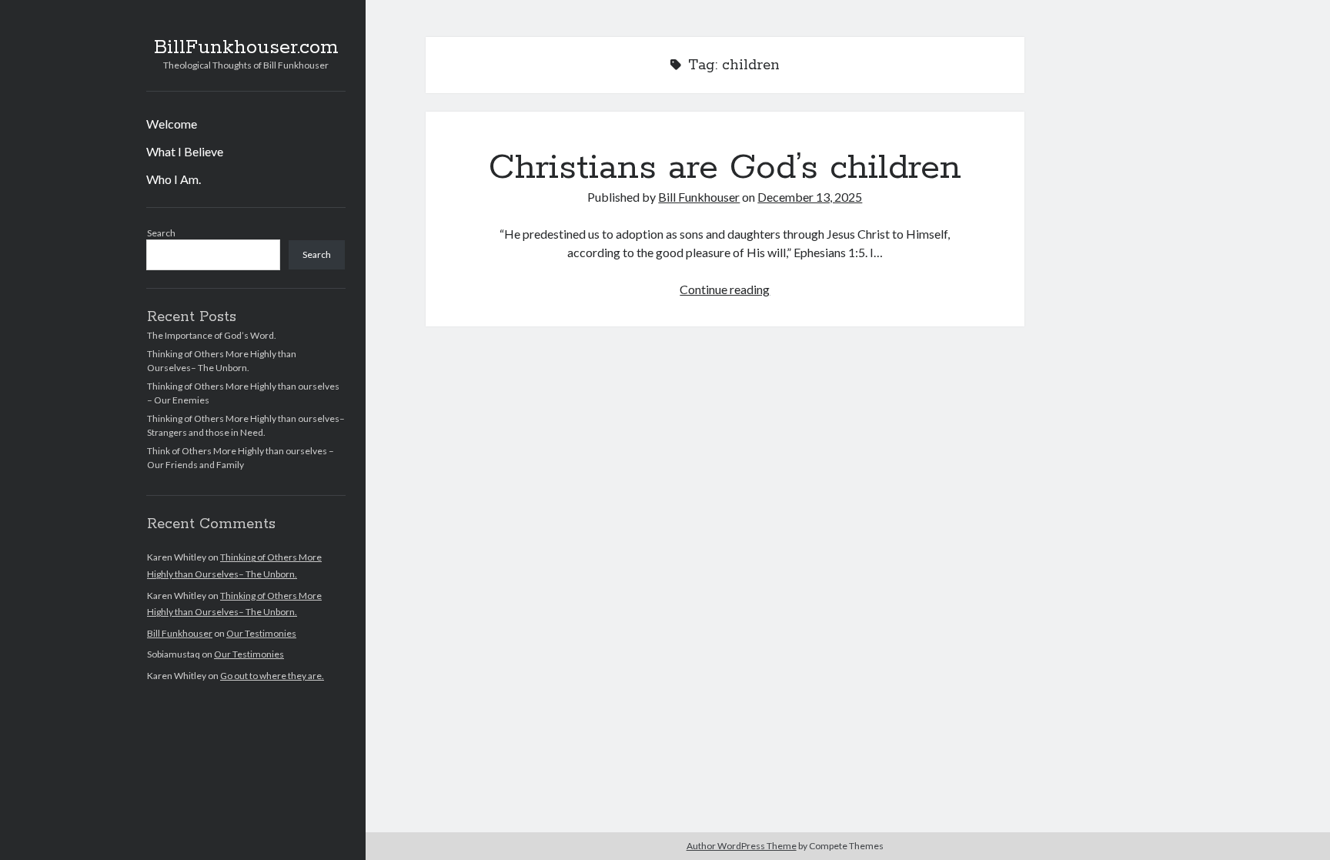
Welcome (171, 123)
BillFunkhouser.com (246, 47)
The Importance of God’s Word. (211, 335)
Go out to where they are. (272, 675)
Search (161, 233)
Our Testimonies (261, 633)
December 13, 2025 (809, 196)
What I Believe (184, 151)
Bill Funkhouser (179, 633)
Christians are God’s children (725, 168)
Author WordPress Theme (742, 846)
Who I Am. (173, 179)
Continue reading (725, 289)
